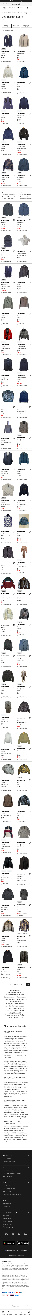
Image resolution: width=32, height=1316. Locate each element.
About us (6, 1216)
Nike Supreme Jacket (15, 1008)
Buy (4, 1167)
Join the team (7, 1224)
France (4, 1305)
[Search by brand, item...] (4, 7)
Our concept (7, 1159)
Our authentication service (12, 1174)
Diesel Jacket (21, 997)
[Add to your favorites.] (14, 51)
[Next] (21, 984)
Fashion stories (8, 1227)
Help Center (7, 1203)
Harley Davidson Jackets (15, 1004)
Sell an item (7, 1191)
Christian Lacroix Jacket (15, 995)
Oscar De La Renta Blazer (15, 1010)
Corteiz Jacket (9, 997)
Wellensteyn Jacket (16, 1017)
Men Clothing (22, 13)
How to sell (6, 1186)
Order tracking (8, 1171)
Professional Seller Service (12, 1194)
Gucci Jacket (15, 1001)
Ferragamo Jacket (15, 1013)
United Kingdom (11, 1305)
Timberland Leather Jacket (15, 1015)
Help (4, 1200)
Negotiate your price (8, 195)
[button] (28, 8)
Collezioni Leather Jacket (15, 992)
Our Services (8, 1155)
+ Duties (23, 880)
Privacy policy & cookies (15, 1255)
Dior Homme (12, 13)
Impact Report (7, 1221)
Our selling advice (9, 1189)
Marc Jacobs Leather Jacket (15, 1006)
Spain (14, 1306)
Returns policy (7, 1176)
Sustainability (7, 1218)
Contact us (6, 1206)
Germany (26, 1305)
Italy (18, 1306)
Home (4, 13)
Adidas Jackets (15, 990)
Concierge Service (9, 1161)
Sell (4, 1182)
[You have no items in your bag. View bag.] (28, 8)
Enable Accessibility (16, 1)
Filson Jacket (20, 999)
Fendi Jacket (9, 999)
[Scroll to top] (28, 984)
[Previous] (11, 984)
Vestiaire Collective (10, 1212)
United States (19, 1305)
